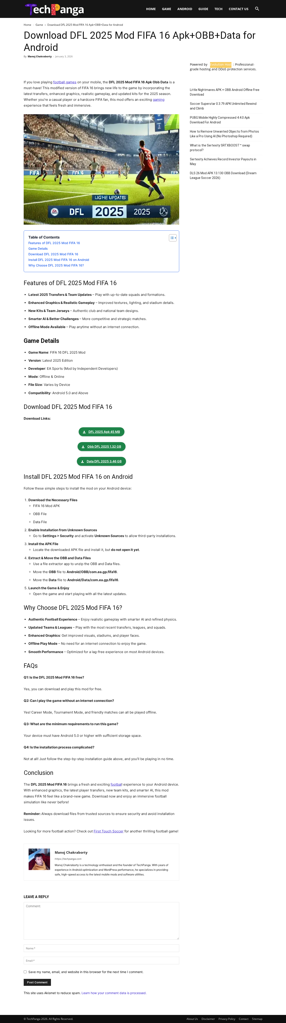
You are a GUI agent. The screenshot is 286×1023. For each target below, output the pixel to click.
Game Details (38, 248)
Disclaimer (208, 1019)
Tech (218, 9)
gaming (158, 99)
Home (151, 9)
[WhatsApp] (59, 66)
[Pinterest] (48, 66)
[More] (69, 66)
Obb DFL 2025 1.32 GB (104, 446)
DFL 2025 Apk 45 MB (104, 432)
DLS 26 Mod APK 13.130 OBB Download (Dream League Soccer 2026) (223, 175)
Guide (203, 9)
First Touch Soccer (109, 831)
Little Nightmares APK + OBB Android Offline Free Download (224, 92)
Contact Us (238, 9)
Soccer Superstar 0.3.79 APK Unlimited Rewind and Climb (223, 106)
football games (64, 82)
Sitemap (257, 1019)
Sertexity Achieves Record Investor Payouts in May (223, 161)
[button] (257, 9)
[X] (38, 66)
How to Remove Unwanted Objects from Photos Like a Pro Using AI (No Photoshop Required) (224, 134)
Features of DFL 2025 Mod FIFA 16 (54, 243)
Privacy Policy (227, 1019)
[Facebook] (28, 66)
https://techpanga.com (68, 858)
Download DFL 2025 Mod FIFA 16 (53, 254)
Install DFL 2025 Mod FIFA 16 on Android (58, 260)
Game (166, 9)
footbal (116, 784)
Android (184, 9)
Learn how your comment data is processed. (114, 993)
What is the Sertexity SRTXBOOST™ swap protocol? (220, 148)
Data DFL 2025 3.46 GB (104, 461)
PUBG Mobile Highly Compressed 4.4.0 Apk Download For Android (220, 120)
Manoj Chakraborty (40, 56)
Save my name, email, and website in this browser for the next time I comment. (85, 972)
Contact (243, 1019)
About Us (192, 1019)
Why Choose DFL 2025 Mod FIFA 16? (56, 265)
